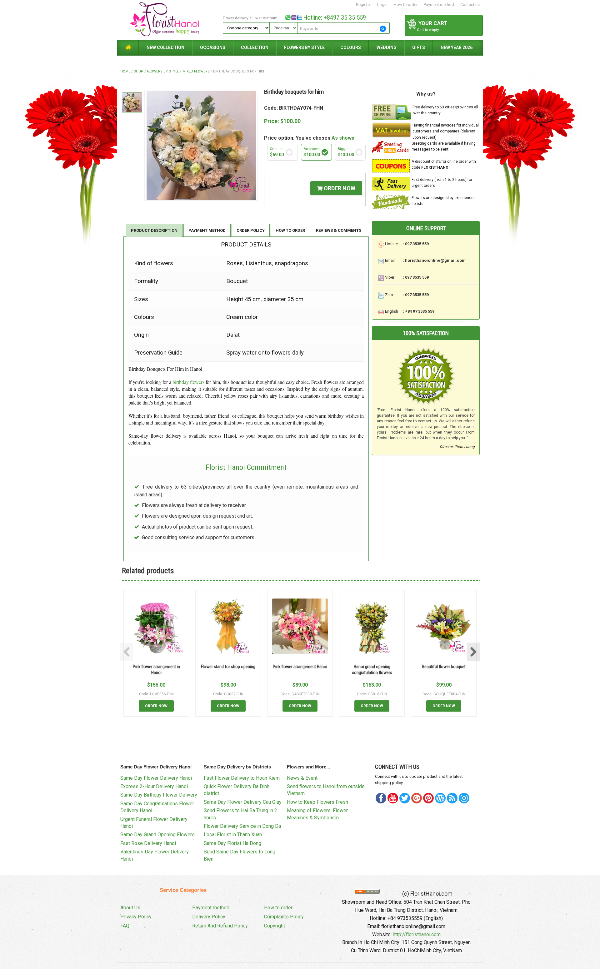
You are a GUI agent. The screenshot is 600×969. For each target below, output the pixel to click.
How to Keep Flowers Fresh (317, 802)
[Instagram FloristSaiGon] (464, 798)
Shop (138, 71)
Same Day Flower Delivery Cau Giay (243, 802)
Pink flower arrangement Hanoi (300, 666)
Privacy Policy (136, 917)
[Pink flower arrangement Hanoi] (300, 626)
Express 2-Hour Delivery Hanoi (154, 786)
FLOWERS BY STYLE (304, 47)
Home (125, 71)
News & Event (302, 778)
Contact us (470, 4)
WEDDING (387, 47)
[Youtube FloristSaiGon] (393, 798)
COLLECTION (254, 47)
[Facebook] (381, 798)
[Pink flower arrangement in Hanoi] (156, 626)
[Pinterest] (405, 798)
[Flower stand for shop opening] (228, 626)
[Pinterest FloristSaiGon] (428, 798)
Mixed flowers (196, 71)
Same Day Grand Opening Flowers (157, 834)
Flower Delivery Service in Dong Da (242, 826)
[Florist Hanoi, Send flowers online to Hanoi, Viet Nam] (169, 19)
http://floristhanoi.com (417, 934)
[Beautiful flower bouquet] (444, 626)
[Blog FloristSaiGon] (440, 798)
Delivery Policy (208, 917)
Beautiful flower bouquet (444, 666)
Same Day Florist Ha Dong (232, 843)
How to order (406, 4)
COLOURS (350, 47)
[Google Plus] (416, 798)
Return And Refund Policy (220, 926)
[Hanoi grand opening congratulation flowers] (372, 626)
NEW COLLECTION (165, 47)
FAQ (124, 926)
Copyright (274, 926)
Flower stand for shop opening (228, 666)
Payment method (439, 4)
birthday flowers (188, 382)
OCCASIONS (212, 47)
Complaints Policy (284, 917)
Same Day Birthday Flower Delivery (158, 795)
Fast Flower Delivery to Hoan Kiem (242, 778)
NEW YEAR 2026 (456, 47)
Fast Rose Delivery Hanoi (148, 843)
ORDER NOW (338, 188)
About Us (130, 908)
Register (363, 4)
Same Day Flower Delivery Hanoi (156, 778)
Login (382, 4)
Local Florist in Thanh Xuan (233, 834)
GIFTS (418, 47)
